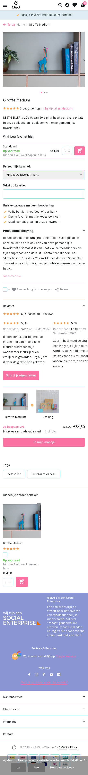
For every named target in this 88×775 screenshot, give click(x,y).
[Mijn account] (67, 5)
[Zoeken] (60, 5)
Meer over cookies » (62, 767)
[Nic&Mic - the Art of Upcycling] (23, 5)
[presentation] (4, 61)
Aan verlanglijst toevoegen (34, 289)
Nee (36, 767)
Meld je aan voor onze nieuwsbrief (44, 682)
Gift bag (48, 417)
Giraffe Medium (12, 543)
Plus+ (73, 747)
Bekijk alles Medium (58, 108)
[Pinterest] (44, 675)
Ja (18, 767)
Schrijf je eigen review (21, 375)
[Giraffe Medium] (22, 521)
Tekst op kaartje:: (14, 185)
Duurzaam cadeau (44, 474)
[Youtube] (51, 675)
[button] (41, 92)
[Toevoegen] (22, 582)
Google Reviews (66, 656)
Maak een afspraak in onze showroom (34, 222)
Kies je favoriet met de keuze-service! (33, 216)
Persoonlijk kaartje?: (17, 166)
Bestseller (14, 474)
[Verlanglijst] (74, 5)
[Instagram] (36, 675)
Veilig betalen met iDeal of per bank (32, 211)
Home (21, 24)
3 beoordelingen (31, 108)
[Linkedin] (58, 675)
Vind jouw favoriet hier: (18, 136)
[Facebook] (29, 675)
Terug (11, 24)
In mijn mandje (44, 442)
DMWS (63, 747)
